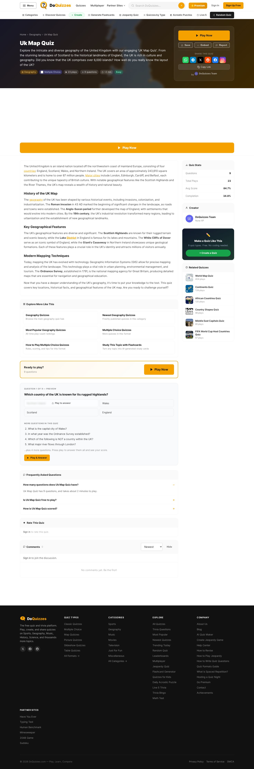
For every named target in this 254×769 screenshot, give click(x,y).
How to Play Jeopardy (209, 655)
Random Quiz (223, 15)
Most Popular (160, 634)
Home (23, 34)
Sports (112, 623)
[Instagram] (223, 60)
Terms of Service (215, 761)
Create (78, 15)
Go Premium (203, 682)
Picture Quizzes (73, 639)
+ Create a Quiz (208, 253)
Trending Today (161, 645)
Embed (205, 45)
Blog (199, 629)
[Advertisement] (127, 114)
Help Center (203, 645)
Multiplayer (97, 5)
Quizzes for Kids (162, 676)
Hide (169, 547)
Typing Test (26, 721)
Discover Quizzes (55, 15)
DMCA (230, 761)
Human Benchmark (30, 727)
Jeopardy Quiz (130, 15)
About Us (202, 623)
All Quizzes (159, 623)
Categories (31, 15)
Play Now (206, 35)
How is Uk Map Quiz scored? (40, 508)
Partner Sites (115, 5)
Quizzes (81, 5)
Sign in (26, 531)
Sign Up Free (233, 5)
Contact (201, 687)
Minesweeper (27, 732)
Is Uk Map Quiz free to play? (40, 499)
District (71, 237)
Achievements (205, 692)
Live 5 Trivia (159, 687)
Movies (112, 639)
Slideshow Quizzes (74, 645)
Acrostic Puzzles (182, 15)
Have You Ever (28, 716)
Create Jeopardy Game (210, 639)
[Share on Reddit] (37, 649)
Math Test (158, 698)
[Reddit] (208, 60)
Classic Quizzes (73, 623)
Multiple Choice (52, 72)
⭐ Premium (198, 5)
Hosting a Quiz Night (208, 676)
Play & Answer (38, 457)
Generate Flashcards (102, 15)
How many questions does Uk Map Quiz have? (50, 484)
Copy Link (206, 67)
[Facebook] (215, 60)
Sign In (215, 5)
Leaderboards (160, 655)
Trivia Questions (162, 629)
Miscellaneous (116, 655)
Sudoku (24, 742)
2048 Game (26, 737)
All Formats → (71, 655)
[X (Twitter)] (200, 60)
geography (36, 199)
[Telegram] (193, 60)
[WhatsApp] (185, 60)
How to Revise (205, 650)
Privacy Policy (196, 761)
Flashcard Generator (164, 671)
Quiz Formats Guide (208, 666)
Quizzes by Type (155, 15)
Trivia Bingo (159, 692)
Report (223, 45)
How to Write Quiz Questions (213, 661)
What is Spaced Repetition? (212, 671)
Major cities (92, 175)
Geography (35, 34)
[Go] (181, 5)
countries (30, 171)
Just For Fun (115, 650)
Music (111, 634)
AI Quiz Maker (205, 634)
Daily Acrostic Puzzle (164, 682)
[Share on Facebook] (30, 649)
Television (113, 645)
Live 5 (203, 15)
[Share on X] (23, 649)
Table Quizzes (72, 650)
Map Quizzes (71, 634)
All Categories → (117, 661)
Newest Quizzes (162, 639)
